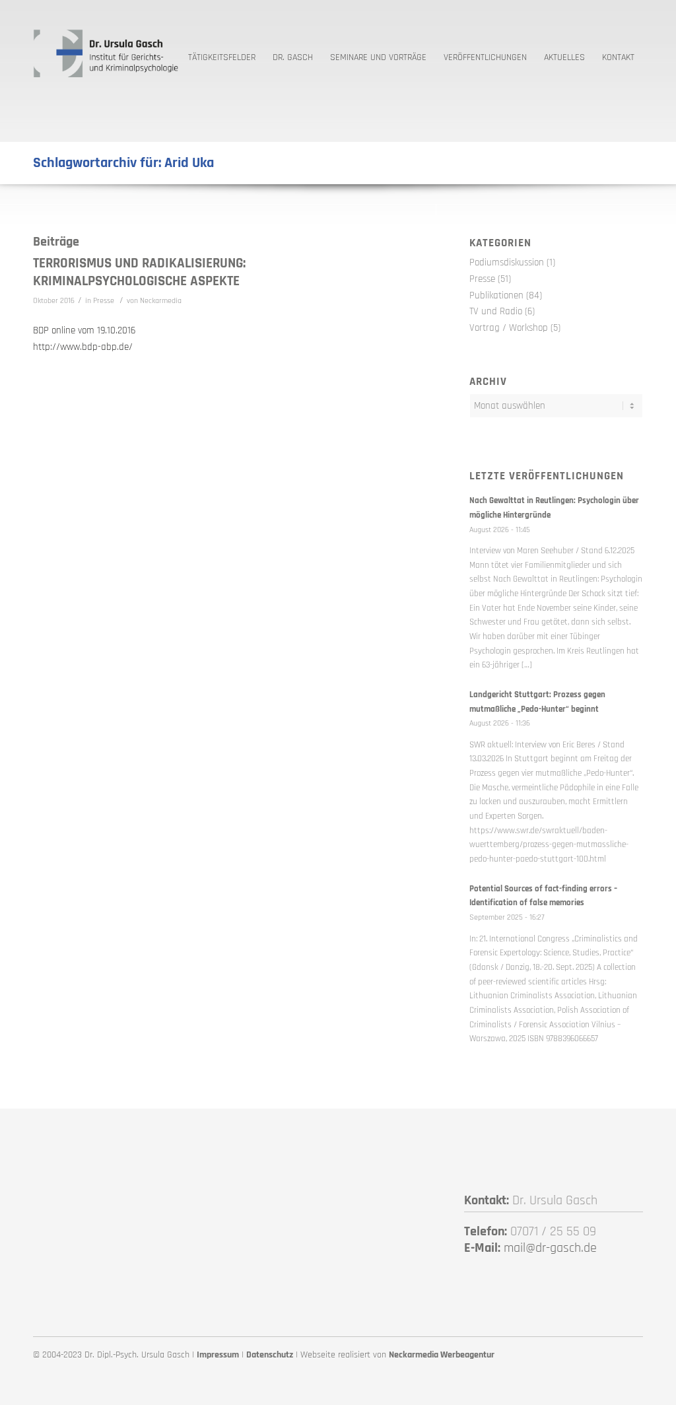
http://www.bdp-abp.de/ (83, 347)
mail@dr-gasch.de (550, 1247)
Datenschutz (269, 1355)
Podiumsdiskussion (506, 262)
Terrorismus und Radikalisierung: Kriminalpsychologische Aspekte (139, 272)
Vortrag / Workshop (508, 328)
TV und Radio (495, 311)
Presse (103, 301)
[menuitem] (222, 53)
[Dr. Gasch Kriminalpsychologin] (105, 53)
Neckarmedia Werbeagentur (441, 1355)
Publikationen (496, 295)
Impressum (218, 1355)
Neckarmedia (161, 301)
